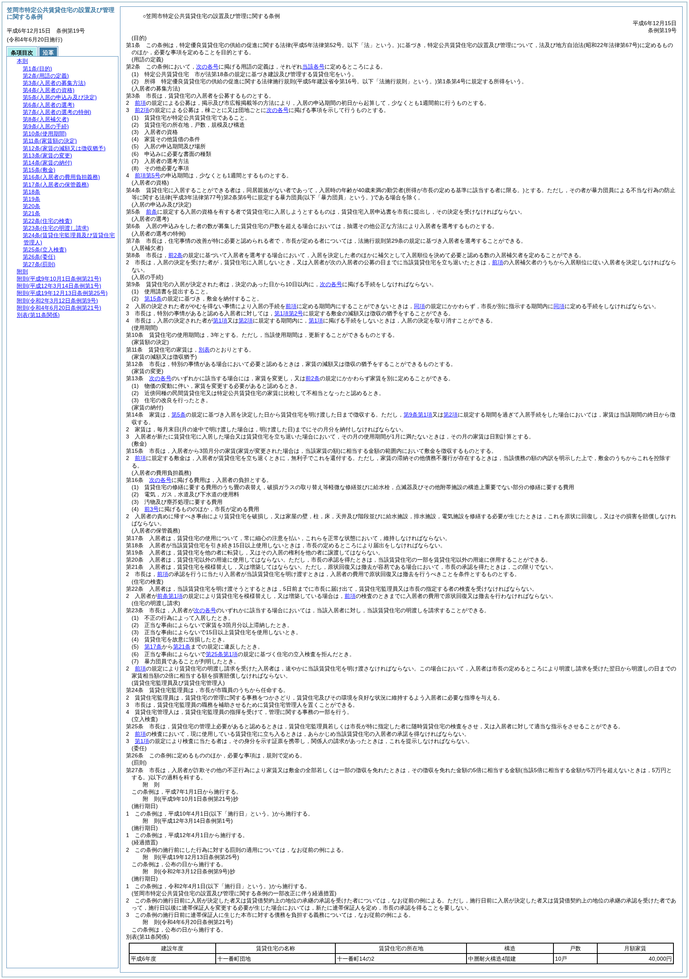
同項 (419, 306)
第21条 (182, 646)
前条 (151, 211)
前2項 (142, 110)
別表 (204, 349)
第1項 (220, 320)
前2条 (175, 255)
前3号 (151, 509)
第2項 (245, 320)
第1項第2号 (288, 313)
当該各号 (313, 66)
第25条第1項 (222, 654)
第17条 (153, 646)
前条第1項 (170, 596)
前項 (140, 103)
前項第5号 (147, 175)
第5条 (178, 414)
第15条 (153, 298)
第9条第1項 (418, 414)
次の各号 (207, 66)
